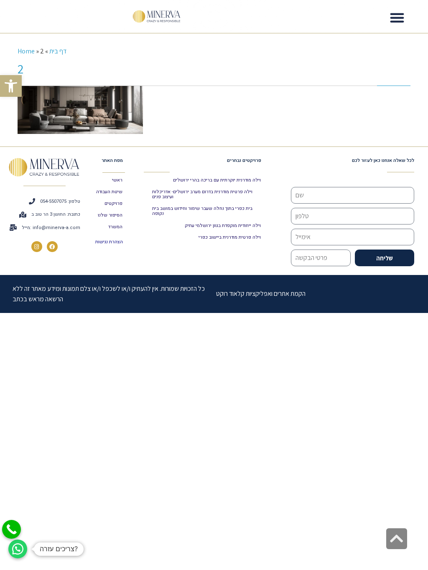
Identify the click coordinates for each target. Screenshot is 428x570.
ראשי (117, 180)
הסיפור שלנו (110, 215)
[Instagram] (36, 246)
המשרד (115, 226)
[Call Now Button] (11, 529)
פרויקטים (113, 203)
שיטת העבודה (109, 191)
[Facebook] (52, 246)
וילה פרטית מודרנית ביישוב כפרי (230, 237)
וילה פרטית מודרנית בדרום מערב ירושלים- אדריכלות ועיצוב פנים (202, 194)
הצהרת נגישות (109, 241)
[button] (11, 86)
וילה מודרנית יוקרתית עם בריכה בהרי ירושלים (217, 180)
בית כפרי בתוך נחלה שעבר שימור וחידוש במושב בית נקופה (202, 211)
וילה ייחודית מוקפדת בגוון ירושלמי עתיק (223, 225)
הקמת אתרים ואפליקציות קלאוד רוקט (261, 293)
